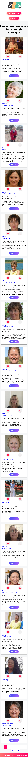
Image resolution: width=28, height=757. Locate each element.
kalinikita (4, 103)
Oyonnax (4, 548)
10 (19, 750)
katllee (4, 281)
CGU (8, 755)
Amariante (5, 458)
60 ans (16, 194)
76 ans (11, 105)
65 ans (13, 282)
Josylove (4, 546)
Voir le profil (14, 76)
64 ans (9, 504)
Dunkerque (5, 459)
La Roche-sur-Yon (7, 61)
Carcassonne (6, 282)
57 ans (11, 326)
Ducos (4, 635)
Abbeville (4, 105)
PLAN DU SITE (15, 755)
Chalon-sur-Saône (7, 194)
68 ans (9, 636)
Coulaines (5, 326)
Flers (3, 238)
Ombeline (5, 148)
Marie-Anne (5, 59)
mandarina (5, 192)
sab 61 (4, 236)
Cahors (4, 504)
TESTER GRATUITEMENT (14, 13)
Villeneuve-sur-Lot (7, 592)
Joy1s (3, 413)
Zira (3, 591)
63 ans (11, 415)
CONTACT (24, 755)
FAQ (5, 755)
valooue (4, 369)
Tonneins (4, 725)
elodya (4, 325)
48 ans (16, 371)
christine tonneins (7, 723)
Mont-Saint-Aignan (7, 371)
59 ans (12, 459)
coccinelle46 (5, 502)
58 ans (8, 681)
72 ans (16, 61)
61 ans (8, 238)
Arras (3, 681)
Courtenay (5, 415)
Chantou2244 (6, 679)
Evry (3, 149)
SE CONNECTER (14, 18)
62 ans (16, 592)
